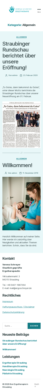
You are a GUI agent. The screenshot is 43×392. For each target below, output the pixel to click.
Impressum (7, 301)
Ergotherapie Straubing (14, 363)
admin (15, 75)
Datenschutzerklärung (13, 312)
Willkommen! (17, 165)
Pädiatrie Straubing (12, 373)
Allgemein (21, 37)
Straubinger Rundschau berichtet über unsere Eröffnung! (18, 55)
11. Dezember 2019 (30, 173)
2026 (6, 384)
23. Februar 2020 (30, 75)
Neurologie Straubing (13, 370)
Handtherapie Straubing (14, 366)
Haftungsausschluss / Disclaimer (18, 307)
